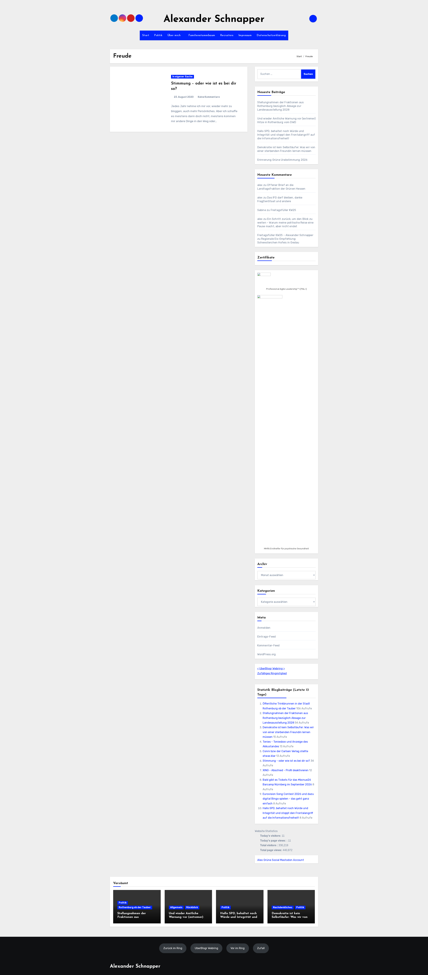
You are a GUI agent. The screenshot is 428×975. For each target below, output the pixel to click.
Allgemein (176, 907)
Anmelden (264, 627)
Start (145, 35)
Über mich (175, 35)
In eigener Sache (182, 76)
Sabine (261, 210)
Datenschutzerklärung (271, 35)
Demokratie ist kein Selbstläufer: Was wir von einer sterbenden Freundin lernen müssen (288, 732)
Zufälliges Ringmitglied (272, 673)
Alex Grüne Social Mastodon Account (280, 860)
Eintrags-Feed (266, 636)
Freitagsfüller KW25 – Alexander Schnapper (285, 235)
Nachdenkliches (282, 907)
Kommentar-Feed (268, 645)
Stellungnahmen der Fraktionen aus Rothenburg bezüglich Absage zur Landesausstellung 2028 (280, 106)
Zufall (261, 948)
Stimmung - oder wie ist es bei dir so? (286, 760)
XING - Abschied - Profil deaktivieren (285, 770)
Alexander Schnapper (214, 19)
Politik (158, 35)
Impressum (245, 35)
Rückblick (192, 907)
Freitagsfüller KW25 (283, 210)
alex (260, 185)
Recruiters (226, 35)
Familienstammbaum (201, 35)
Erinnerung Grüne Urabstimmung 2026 (282, 159)
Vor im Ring (238, 948)
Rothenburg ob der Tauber (135, 907)
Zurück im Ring (172, 948)
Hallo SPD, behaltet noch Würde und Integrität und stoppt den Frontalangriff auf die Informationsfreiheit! (286, 134)
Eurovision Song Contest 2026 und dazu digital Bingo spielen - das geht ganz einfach (288, 798)
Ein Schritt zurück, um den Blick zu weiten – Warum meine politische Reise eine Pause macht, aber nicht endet (285, 222)
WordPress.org (266, 654)
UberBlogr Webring (271, 668)
